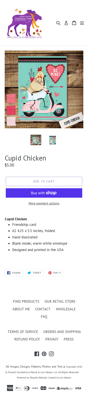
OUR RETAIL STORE (60, 301)
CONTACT (43, 309)
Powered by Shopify (27, 377)
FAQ (44, 316)
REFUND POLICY (27, 339)
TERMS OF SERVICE (22, 331)
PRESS (69, 339)
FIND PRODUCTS (26, 301)
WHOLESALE (66, 309)
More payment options (44, 203)
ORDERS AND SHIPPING (62, 331)
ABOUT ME (21, 309)
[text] (44, 237)
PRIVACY (51, 339)
